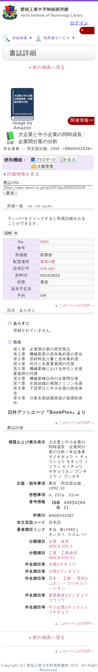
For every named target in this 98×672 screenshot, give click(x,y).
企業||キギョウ (62, 564)
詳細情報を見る (23, 174)
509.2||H (47, 268)
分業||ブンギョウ (64, 571)
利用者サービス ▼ (58, 38)
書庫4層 (47, 261)
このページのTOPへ (76, 305)
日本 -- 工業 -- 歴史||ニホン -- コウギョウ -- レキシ (68, 583)
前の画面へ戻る (49, 67)
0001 (44, 242)
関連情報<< (82, 120)
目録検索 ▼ (22, 38)
